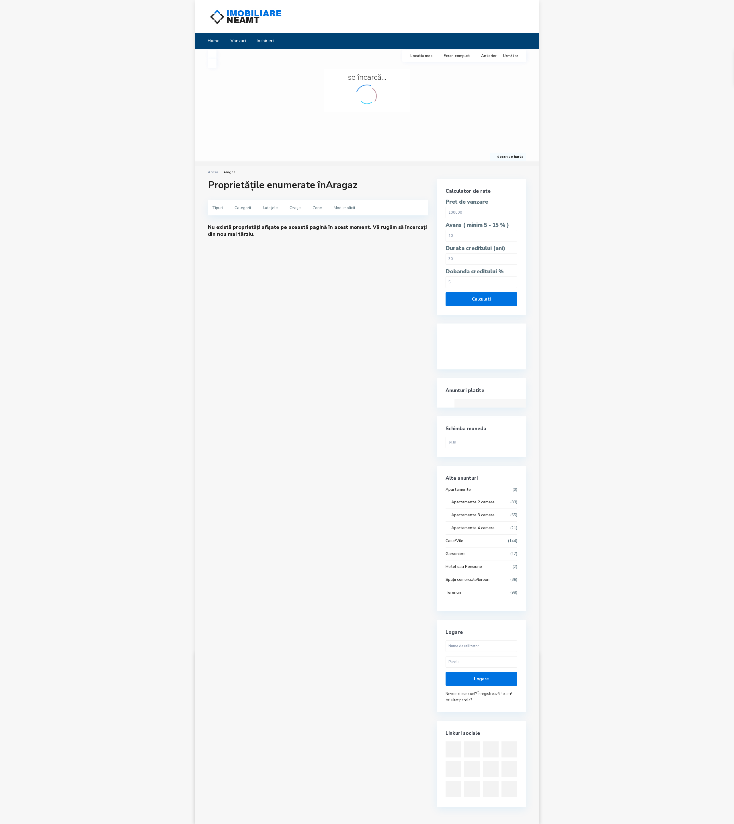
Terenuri (453, 592)
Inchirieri (265, 41)
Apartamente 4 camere (473, 528)
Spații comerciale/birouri (467, 579)
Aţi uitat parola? (459, 700)
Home (214, 41)
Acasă (213, 172)
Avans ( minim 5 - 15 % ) (477, 225)
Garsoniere (456, 553)
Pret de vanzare (467, 202)
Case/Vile (454, 541)
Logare (481, 679)
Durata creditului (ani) (475, 248)
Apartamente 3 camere (473, 515)
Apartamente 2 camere (473, 502)
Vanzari (238, 41)
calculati (481, 299)
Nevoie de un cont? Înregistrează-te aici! (479, 693)
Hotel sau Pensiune (464, 566)
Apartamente (458, 489)
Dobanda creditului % (475, 271)
